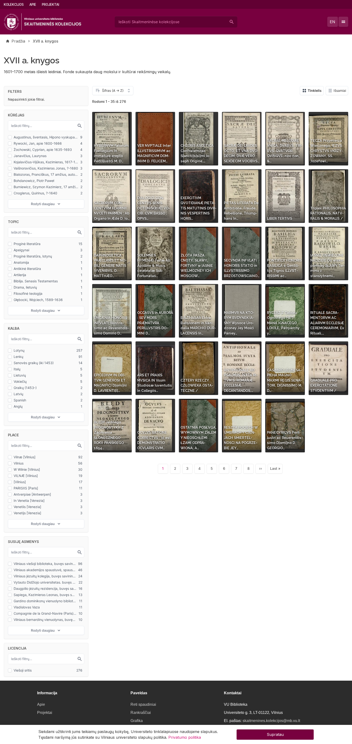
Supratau (275, 734)
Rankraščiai (141, 713)
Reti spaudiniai (143, 704)
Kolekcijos (14, 4)
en (332, 21)
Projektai (50, 4)
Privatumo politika (184, 737)
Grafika (137, 721)
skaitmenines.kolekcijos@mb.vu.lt (271, 721)
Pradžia (18, 41)
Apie (32, 4)
